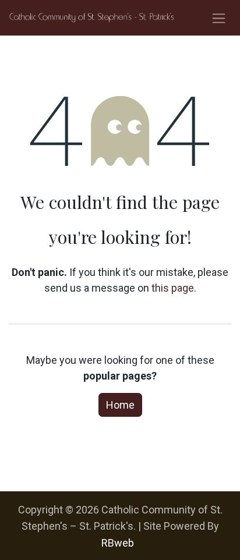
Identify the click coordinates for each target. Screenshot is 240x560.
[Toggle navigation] (218, 18)
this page (172, 288)
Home (120, 405)
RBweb (117, 543)
